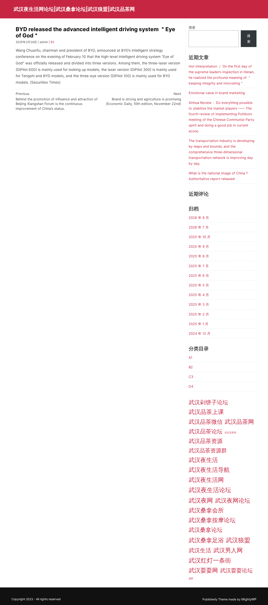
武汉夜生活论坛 (210, 490)
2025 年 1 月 (198, 324)
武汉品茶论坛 (206, 431)
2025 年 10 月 (199, 237)
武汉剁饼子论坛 (208, 402)
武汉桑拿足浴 (206, 540)
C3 (191, 377)
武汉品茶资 (230, 432)
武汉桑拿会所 (206, 510)
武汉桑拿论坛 (206, 529)
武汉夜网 (201, 500)
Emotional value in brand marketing (217, 93)
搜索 (192, 27)
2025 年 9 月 (199, 246)
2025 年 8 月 (199, 256)
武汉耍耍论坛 (236, 570)
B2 (52, 42)
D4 (191, 386)
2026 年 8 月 (199, 218)
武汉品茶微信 (206, 421)
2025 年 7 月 (199, 266)
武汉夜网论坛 (232, 500)
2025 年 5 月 (199, 285)
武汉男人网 (228, 550)
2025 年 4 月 (199, 295)
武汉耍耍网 (203, 570)
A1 (190, 357)
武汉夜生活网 (206, 479)
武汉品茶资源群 (208, 450)
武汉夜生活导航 (209, 469)
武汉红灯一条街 (210, 560)
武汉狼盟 (238, 540)
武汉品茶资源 (206, 441)
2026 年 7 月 (199, 227)
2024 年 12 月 (199, 333)
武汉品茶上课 (206, 411)
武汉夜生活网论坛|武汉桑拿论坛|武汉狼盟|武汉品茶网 (74, 9)
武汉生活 (200, 550)
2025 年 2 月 (199, 314)
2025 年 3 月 (199, 304)
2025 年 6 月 (199, 275)
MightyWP (248, 599)
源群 (191, 578)
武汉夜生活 (203, 459)
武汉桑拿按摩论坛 (212, 520)
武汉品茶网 (239, 421)
